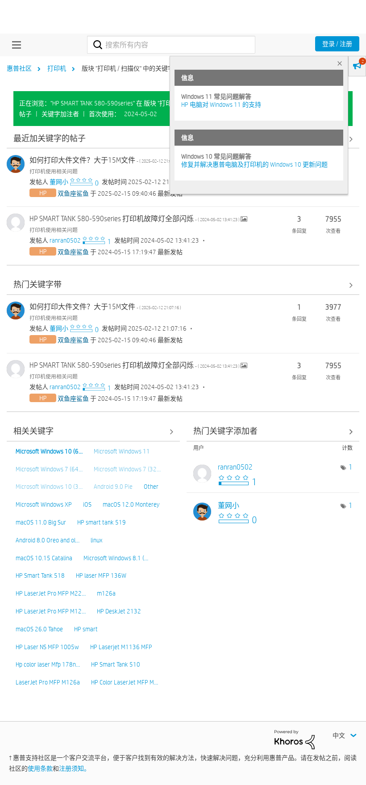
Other (151, 487)
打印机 (56, 68)
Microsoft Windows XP (44, 504)
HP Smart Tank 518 (40, 575)
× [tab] (339, 63)
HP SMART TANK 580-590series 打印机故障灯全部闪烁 (135, 218)
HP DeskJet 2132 (119, 611)
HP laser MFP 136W (101, 575)
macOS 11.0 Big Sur (41, 522)
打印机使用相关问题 (53, 171)
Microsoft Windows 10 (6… (49, 451)
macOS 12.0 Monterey (131, 504)
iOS (87, 504)
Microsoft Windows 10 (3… (49, 487)
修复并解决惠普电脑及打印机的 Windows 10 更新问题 (254, 164)
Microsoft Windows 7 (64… (49, 469)
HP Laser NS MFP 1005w (47, 647)
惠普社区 (19, 68)
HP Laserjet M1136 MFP (121, 647)
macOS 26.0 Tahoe (39, 629)
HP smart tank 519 (101, 522)
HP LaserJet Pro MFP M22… (51, 593)
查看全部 (183, 285)
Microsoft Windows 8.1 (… (115, 558)
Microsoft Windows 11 (122, 451)
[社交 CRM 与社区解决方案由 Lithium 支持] (294, 739)
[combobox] (171, 45)
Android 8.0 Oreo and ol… (47, 540)
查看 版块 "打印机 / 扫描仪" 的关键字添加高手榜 (273, 432)
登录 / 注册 (337, 44)
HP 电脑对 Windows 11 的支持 (221, 105)
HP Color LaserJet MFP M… (124, 682)
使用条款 (40, 768)
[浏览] (14, 45)
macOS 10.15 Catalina (44, 558)
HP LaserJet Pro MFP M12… (51, 611)
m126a (106, 593)
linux (96, 540)
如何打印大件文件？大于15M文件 (105, 160)
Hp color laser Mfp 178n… (48, 664)
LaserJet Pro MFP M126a (48, 682)
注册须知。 (74, 768)
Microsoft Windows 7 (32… (127, 469)
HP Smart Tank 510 (115, 664)
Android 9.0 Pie (113, 487)
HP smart (86, 629)
